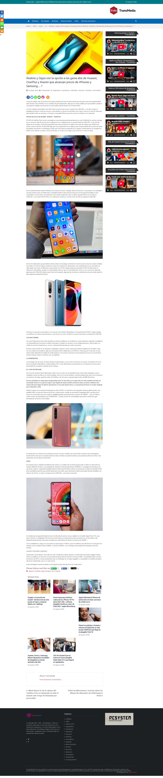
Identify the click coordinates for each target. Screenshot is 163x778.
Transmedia (45, 90)
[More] (48, 96)
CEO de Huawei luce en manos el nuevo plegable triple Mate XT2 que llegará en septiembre (63, 659)
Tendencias (70, 757)
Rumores (69, 752)
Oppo (43, 571)
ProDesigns (132, 772)
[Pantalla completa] (134, 54)
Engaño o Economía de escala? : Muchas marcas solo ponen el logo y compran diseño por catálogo (38, 600)
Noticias (35, 21)
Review (68, 747)
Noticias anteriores (88, 21)
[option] (64, 2)
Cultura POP (70, 724)
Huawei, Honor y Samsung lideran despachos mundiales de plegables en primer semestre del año (38, 659)
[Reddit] (2, 20)
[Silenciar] (131, 54)
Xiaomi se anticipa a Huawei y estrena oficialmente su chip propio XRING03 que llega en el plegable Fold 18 (75, 2)
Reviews (55, 21)
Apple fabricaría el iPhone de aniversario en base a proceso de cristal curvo (90, 599)
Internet (82, 90)
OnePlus (37, 571)
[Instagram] (43, 96)
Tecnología (45, 21)
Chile (76, 21)
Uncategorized (71, 759)
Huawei (31, 571)
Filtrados (74, 90)
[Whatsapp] (35, 96)
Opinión (68, 742)
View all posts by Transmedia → (51, 679)
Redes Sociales (66, 21)
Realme (48, 571)
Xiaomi (57, 571)
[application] (121, 47)
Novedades (97, 90)
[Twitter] (31, 96)
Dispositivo (57, 90)
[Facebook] (28, 96)
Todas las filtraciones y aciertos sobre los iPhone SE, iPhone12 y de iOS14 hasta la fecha (85, 693)
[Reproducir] (108, 54)
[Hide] (1, 35)
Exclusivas (66, 90)
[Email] (39, 96)
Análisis (68, 719)
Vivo (53, 571)
